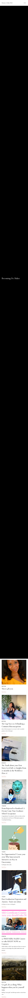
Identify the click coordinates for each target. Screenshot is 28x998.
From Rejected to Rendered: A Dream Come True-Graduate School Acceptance (13, 811)
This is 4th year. (7, 689)
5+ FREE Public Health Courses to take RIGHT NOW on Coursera (13, 941)
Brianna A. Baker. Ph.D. (7, 3)
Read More (4, 692)
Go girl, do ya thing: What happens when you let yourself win (13, 987)
